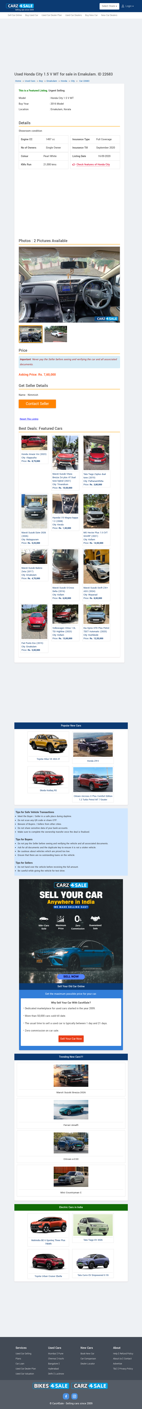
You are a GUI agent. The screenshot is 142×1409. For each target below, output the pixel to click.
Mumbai (52, 1353)
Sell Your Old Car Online (71, 986)
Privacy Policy (126, 1368)
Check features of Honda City (93, 164)
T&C (115, 1368)
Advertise (117, 1363)
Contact (128, 1358)
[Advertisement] (71, 44)
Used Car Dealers (73, 15)
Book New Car (87, 1353)
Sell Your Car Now (71, 1039)
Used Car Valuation (25, 1373)
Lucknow (59, 1373)
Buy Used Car (31, 15)
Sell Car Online (15, 15)
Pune (60, 1353)
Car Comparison (88, 1358)
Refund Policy (126, 1353)
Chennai (52, 1358)
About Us (117, 1358)
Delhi (50, 1373)
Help (115, 1353)
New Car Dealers (109, 15)
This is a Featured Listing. (33, 90)
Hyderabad (53, 1368)
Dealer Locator (88, 1363)
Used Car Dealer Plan (52, 15)
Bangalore (53, 1363)
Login (128, 6)
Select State (109, 6)
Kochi (61, 1358)
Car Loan (20, 1363)
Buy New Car (91, 15)
